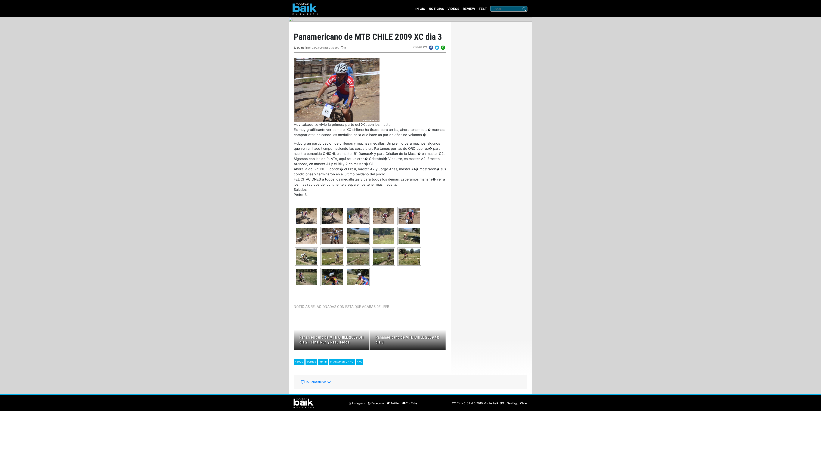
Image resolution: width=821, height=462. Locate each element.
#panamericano (342, 361)
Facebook (377, 403)
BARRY (300, 47)
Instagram (358, 403)
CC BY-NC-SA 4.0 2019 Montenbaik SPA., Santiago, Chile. (489, 403)
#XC (359, 361)
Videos (453, 8)
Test (483, 8)
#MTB (323, 361)
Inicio (420, 8)
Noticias (436, 8)
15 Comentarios (315, 382)
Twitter (395, 403)
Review (469, 8)
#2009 (299, 361)
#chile (311, 361)
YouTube (411, 403)
